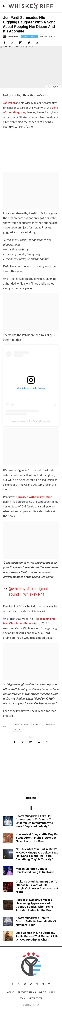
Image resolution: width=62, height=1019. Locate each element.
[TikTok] (31, 984)
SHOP (52, 992)
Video (18, 729)
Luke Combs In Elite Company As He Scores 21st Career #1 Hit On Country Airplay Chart (37, 936)
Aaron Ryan (13, 36)
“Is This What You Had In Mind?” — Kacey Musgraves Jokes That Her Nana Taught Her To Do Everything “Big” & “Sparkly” (37, 854)
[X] (18, 984)
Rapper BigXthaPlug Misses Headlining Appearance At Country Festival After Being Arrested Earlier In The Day (34, 905)
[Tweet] (12, 42)
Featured (37, 724)
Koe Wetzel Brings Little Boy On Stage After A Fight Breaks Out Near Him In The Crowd (37, 838)
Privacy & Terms (27, 992)
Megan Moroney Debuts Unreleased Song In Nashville (35, 870)
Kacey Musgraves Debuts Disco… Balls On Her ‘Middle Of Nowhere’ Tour (36, 921)
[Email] (37, 42)
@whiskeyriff (20, 589)
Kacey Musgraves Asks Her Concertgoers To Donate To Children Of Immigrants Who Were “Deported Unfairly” (34, 821)
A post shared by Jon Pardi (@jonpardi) (31, 421)
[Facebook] (12, 984)
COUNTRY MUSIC (29, 36)
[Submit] (29, 42)
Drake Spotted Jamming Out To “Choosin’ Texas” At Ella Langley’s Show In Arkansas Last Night (37, 886)
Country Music (22, 724)
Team (22, 998)
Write (42, 992)
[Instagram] (25, 984)
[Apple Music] (43, 984)
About (10, 992)
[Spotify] (37, 984)
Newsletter (35, 998)
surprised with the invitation (34, 497)
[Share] (4, 42)
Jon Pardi (9, 102)
